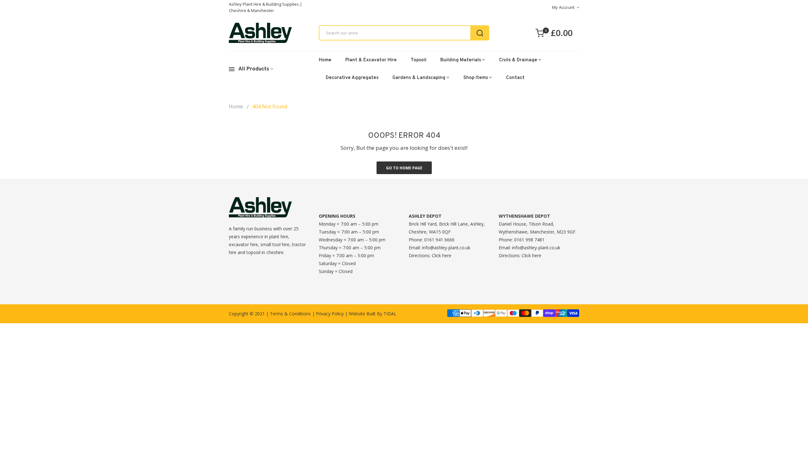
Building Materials (460, 60)
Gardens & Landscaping (418, 78)
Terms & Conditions (290, 314)
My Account (563, 7)
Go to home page (404, 168)
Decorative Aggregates (352, 78)
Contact (515, 78)
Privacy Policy (330, 314)
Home (325, 60)
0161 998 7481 (529, 240)
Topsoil (418, 60)
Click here (441, 255)
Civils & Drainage (518, 60)
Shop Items (475, 78)
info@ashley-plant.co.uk (446, 248)
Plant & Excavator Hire (371, 60)
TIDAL (389, 314)
